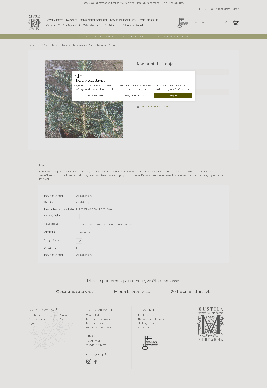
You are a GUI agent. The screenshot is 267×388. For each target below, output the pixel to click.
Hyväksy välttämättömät (133, 95)
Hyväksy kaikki (173, 95)
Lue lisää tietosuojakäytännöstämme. (169, 89)
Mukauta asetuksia (94, 95)
